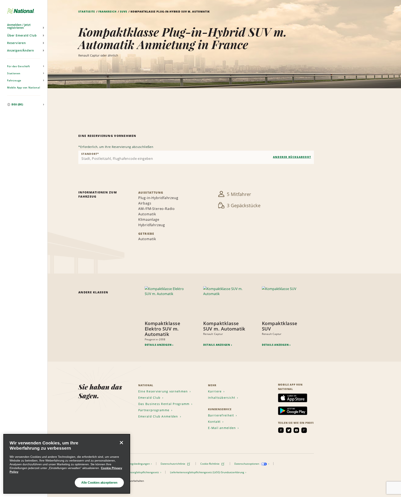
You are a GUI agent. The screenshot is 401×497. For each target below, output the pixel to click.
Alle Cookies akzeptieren (99, 482)
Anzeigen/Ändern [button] (20, 50)
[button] (23, 26)
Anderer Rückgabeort (292, 157)
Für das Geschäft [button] (18, 66)
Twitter (289, 430)
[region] (66, 464)
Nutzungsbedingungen (136, 463)
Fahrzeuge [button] (14, 80)
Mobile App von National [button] (23, 87)
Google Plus (304, 430)
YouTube (296, 430)
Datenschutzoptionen (247, 463)
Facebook (281, 430)
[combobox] (196, 157)
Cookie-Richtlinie (210, 463)
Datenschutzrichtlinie (173, 463)
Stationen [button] (13, 73)
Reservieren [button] (16, 43)
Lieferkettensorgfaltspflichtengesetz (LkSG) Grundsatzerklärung (207, 472)
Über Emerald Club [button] (22, 35)
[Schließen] (121, 442)
